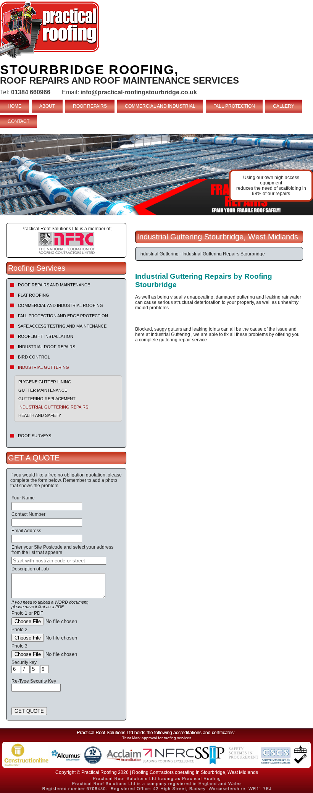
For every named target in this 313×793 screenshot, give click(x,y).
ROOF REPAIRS (90, 106)
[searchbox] (58, 561)
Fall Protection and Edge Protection (63, 315)
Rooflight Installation (45, 336)
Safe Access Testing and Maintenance (62, 326)
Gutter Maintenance (42, 390)
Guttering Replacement (47, 398)
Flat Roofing (33, 295)
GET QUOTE (29, 711)
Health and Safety (39, 415)
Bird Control (34, 357)
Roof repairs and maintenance (54, 285)
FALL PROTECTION (234, 106)
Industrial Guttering (43, 367)
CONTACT (18, 121)
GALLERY (283, 106)
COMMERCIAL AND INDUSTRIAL (160, 106)
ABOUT (47, 106)
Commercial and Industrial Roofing (60, 305)
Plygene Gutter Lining (44, 382)
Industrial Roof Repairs (46, 346)
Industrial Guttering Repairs (53, 407)
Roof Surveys (34, 435)
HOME (14, 106)
